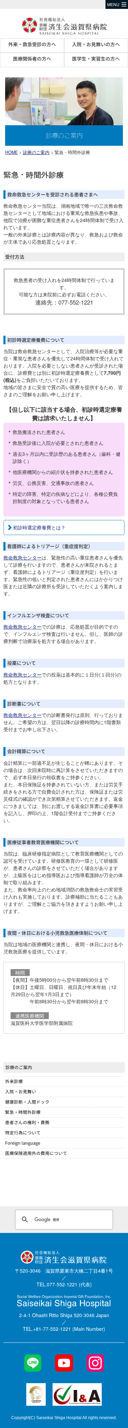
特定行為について (23, 1132)
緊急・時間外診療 (23, 1112)
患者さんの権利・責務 (27, 1122)
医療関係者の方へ (32, 58)
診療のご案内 (36, 152)
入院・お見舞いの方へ (96, 44)
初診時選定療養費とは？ (39, 527)
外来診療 (14, 1081)
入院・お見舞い (20, 1091)
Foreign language (22, 1143)
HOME (11, 152)
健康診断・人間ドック (27, 1101)
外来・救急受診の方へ (32, 44)
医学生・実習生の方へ (96, 58)
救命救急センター (22, 557)
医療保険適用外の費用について (36, 1153)
